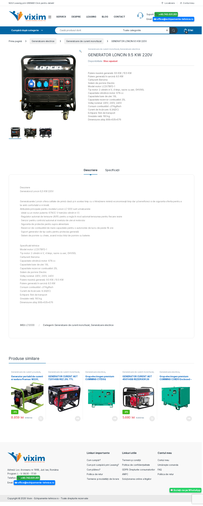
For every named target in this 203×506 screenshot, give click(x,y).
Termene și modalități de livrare (103, 479)
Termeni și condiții (131, 460)
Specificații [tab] (112, 170)
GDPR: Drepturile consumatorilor (138, 469)
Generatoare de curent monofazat (84, 41)
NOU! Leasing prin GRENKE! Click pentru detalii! (31, 3)
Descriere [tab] (91, 170)
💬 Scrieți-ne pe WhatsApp (185, 490)
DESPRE (76, 16)
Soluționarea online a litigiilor (136, 479)
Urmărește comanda (168, 465)
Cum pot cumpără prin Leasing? (103, 465)
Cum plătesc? (93, 469)
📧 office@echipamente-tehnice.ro (173, 19)
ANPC (125, 474)
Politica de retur (95, 474)
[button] (80, 51)
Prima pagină (15, 41)
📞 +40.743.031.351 (166, 14)
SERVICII (61, 16)
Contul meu (188, 3)
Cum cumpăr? (94, 460)
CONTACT (119, 16)
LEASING (91, 16)
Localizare (170, 3)
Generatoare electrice (43, 41)
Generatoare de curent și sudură (25, 372)
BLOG (105, 16)
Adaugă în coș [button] (39, 418)
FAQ (160, 469)
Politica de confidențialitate (136, 465)
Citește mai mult (77, 418)
